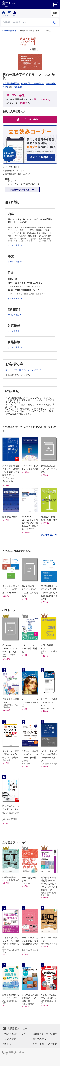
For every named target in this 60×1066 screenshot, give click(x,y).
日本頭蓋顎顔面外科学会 (32, 83)
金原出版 (18, 87)
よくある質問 (9, 1039)
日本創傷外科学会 (11, 83)
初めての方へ (39, 1039)
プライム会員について (14, 1034)
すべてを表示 (48, 535)
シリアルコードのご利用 (45, 1044)
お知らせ (7, 1044)
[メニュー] (55, 4)
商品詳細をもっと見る (20, 189)
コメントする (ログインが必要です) (22, 370)
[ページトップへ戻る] (55, 1061)
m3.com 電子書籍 (9, 31)
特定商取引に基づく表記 (45, 1034)
